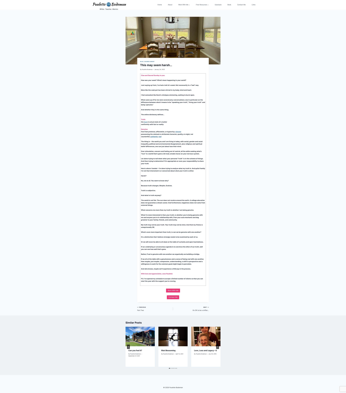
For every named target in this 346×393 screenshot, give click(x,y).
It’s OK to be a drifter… (201, 309)
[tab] (169, 368)
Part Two (141, 309)
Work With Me (173, 290)
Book (229, 5)
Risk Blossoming (168, 350)
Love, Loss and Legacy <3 (205, 350)
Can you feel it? (135, 350)
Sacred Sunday (149, 61)
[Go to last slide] (128, 347)
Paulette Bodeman (147, 69)
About (170, 5)
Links (253, 5)
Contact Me (241, 5)
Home (160, 5)
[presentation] (140, 336)
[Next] (217, 347)
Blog (141, 61)
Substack (218, 5)
